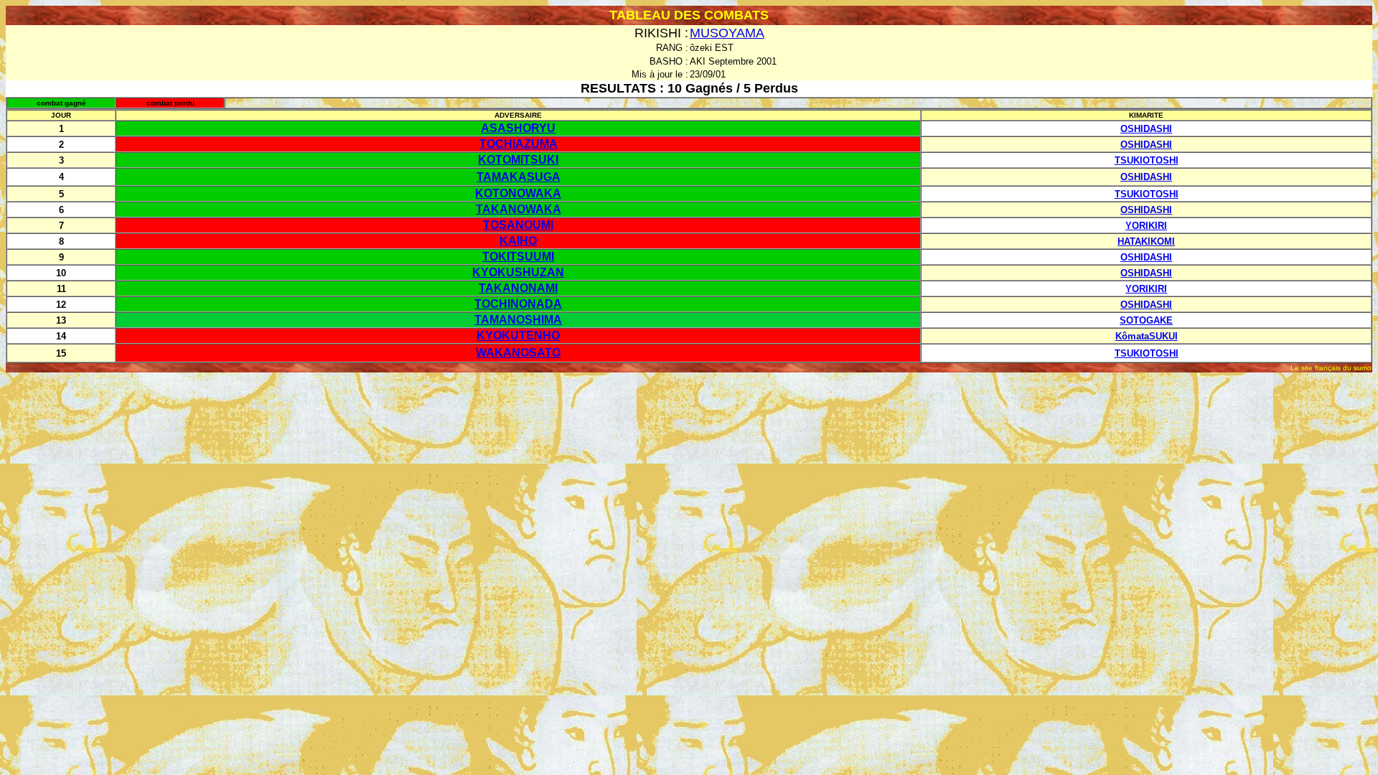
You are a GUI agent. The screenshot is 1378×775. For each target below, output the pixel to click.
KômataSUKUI (1146, 336)
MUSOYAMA (727, 33)
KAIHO (518, 241)
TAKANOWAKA (518, 209)
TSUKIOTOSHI (1146, 160)
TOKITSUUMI (518, 256)
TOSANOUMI (518, 225)
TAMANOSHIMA (518, 320)
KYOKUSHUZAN (518, 272)
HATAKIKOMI (1146, 241)
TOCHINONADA (518, 304)
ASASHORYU (518, 128)
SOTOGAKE (1146, 320)
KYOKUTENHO (518, 335)
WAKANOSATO (518, 353)
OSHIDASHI (1146, 128)
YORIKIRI (1146, 225)
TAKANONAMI (518, 288)
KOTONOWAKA (518, 193)
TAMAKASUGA (519, 177)
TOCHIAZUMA (518, 144)
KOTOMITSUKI (518, 160)
